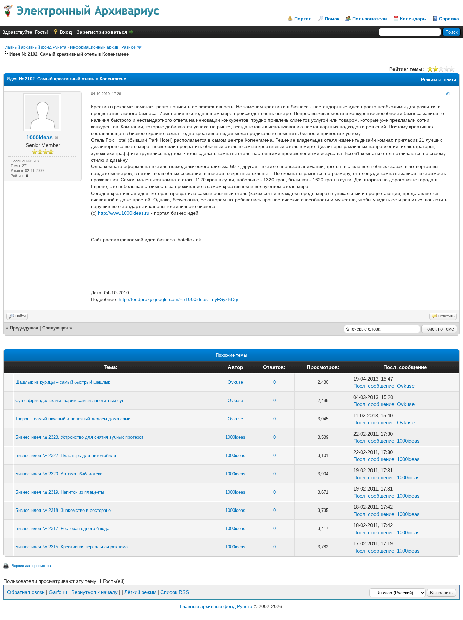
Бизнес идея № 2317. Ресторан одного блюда (62, 528)
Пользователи (369, 18)
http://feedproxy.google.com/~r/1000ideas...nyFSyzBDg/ (178, 299)
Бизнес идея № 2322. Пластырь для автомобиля (65, 455)
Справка (449, 18)
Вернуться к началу (94, 592)
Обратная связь (26, 592)
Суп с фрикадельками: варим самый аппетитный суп (69, 400)
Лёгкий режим (140, 592)
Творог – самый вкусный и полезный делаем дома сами (72, 418)
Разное (128, 47)
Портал (303, 18)
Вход (66, 32)
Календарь (413, 18)
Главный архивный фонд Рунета (34, 47)
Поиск (332, 18)
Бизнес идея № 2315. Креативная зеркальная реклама (71, 546)
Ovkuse (235, 382)
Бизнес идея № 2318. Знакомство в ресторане (63, 510)
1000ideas (39, 137)
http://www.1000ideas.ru (123, 213)
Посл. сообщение (373, 386)
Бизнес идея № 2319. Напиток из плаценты (59, 492)
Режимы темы (438, 79)
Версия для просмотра (31, 566)
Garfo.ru (58, 592)
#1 (448, 94)
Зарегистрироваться (102, 32)
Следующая (55, 328)
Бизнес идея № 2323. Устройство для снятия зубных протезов (79, 437)
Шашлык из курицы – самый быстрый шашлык (62, 382)
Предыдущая (24, 328)
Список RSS (174, 592)
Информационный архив (94, 47)
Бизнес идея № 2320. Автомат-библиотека (58, 473)
